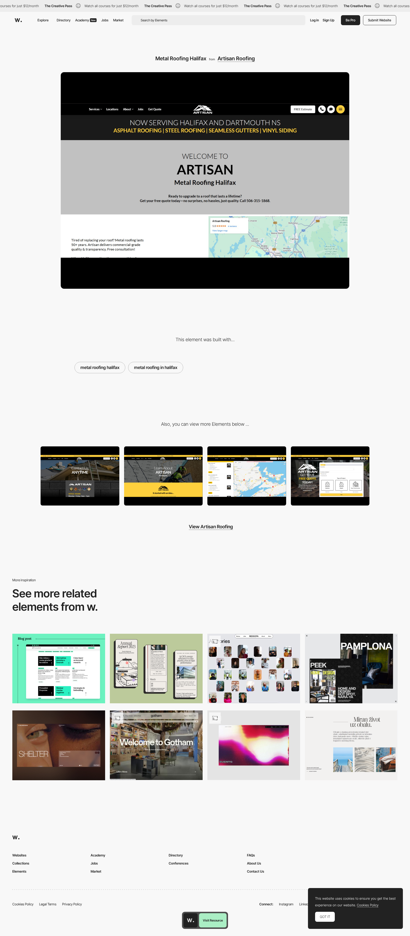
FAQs (251, 855)
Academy (85, 20)
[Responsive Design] (156, 668)
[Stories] (253, 668)
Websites (19, 855)
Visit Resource (213, 920)
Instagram (286, 904)
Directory (63, 20)
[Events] (253, 745)
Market (118, 20)
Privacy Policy (72, 904)
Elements (19, 871)
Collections (20, 863)
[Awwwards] (18, 20)
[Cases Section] (58, 745)
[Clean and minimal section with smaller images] (351, 745)
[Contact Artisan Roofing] (80, 476)
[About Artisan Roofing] (163, 476)
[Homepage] (156, 745)
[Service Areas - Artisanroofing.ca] (246, 476)
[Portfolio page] (351, 668)
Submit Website (379, 20)
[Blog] (58, 668)
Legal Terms (47, 904)
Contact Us (255, 871)
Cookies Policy (22, 904)
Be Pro (350, 20)
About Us (254, 863)
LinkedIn (305, 904)
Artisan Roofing (236, 58)
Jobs (104, 20)
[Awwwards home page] (190, 920)
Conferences (178, 863)
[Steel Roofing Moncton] (330, 476)
